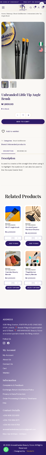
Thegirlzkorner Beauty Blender (31, 273)
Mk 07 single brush (12, 227)
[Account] (38, 7)
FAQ (4, 403)
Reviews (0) (22, 151)
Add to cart (23, 121)
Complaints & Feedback (13, 385)
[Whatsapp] (6, 449)
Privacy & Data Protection (14, 394)
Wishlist (6, 373)
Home (3, 14)
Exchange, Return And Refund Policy (18, 389)
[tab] (8, 151)
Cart (5, 368)
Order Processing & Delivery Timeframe (20, 398)
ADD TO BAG (13, 243)
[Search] (30, 7)
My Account (8, 355)
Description (8, 151)
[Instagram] (4, 343)
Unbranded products (16, 144)
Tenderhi (30, 451)
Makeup (10, 14)
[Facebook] (8, 343)
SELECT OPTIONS (13, 288)
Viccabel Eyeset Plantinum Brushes (32, 228)
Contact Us (8, 364)
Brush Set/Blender (20, 14)
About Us (7, 359)
